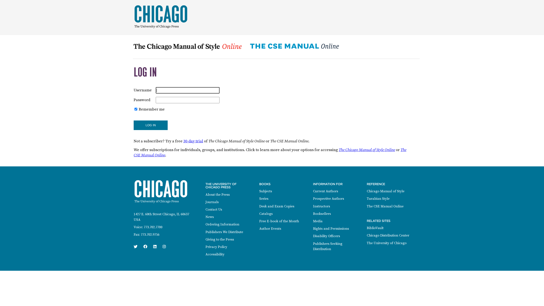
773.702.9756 (150, 234)
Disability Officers (326, 236)
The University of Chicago (387, 243)
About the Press (217, 195)
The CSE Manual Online (385, 206)
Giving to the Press (219, 239)
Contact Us (213, 209)
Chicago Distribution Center (388, 235)
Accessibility (214, 254)
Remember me (152, 109)
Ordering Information (222, 224)
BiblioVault (375, 228)
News (209, 217)
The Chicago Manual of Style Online (367, 149)
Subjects (265, 191)
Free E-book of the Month (279, 221)
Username (143, 90)
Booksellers (322, 214)
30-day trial (193, 141)
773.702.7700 (153, 227)
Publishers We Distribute (224, 232)
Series (263, 199)
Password (142, 100)
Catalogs (266, 214)
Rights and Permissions (331, 229)
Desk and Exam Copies (276, 206)
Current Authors (325, 191)
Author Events (270, 229)
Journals (212, 202)
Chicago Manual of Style (385, 191)
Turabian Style (378, 199)
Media (318, 221)
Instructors (321, 206)
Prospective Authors (328, 199)
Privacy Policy (216, 247)
